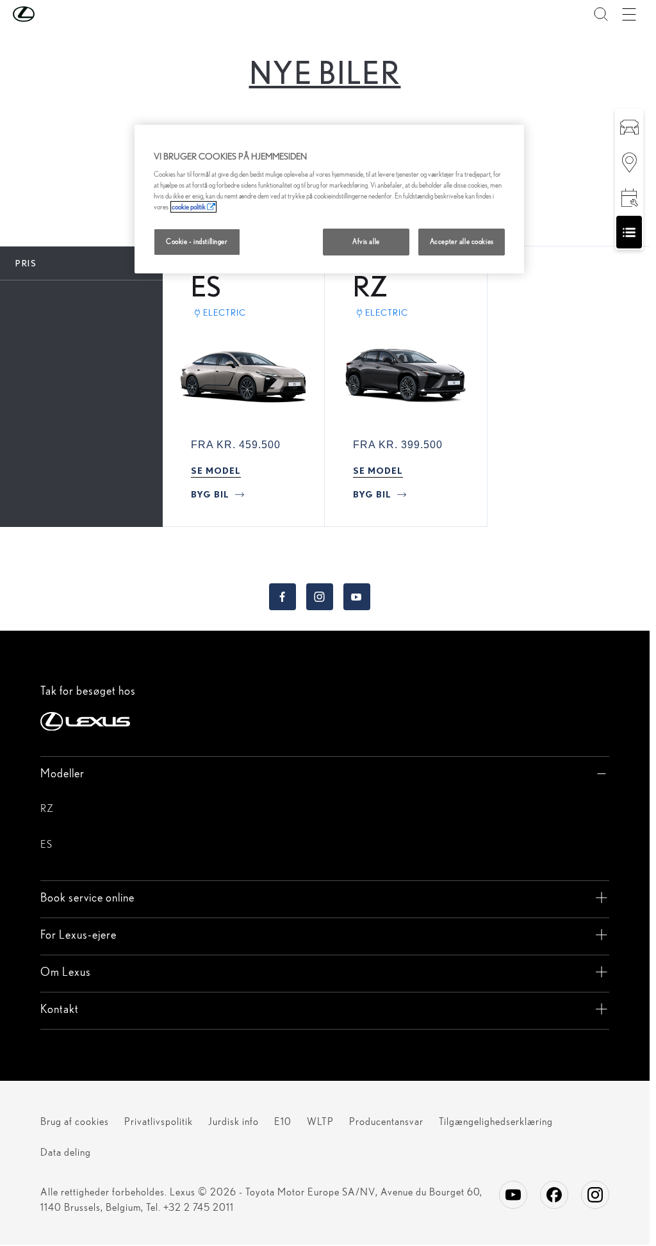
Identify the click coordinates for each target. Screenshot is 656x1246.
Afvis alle (366, 241)
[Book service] (629, 196)
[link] (216, 470)
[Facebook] (554, 1195)
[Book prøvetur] (629, 126)
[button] (49, 14)
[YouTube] (513, 1195)
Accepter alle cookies (462, 241)
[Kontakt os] (629, 232)
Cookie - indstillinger (197, 241)
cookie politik (189, 206)
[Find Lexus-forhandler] (629, 161)
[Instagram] (595, 1195)
